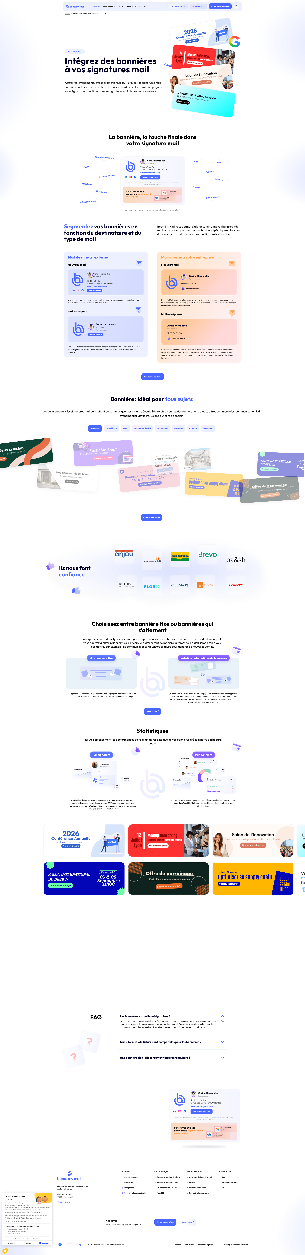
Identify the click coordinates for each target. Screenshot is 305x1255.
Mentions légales (205, 1244)
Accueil (67, 13)
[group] (152, 840)
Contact (177, 1244)
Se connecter (177, 6)
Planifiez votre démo (220, 6)
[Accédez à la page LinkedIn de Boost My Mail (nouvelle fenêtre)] (79, 1244)
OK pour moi (44, 1243)
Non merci (11, 1243)
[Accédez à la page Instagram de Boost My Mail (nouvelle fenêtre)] (69, 1244)
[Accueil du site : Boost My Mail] (75, 6)
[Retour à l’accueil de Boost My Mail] (75, 1175)
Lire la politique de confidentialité (15, 1221)
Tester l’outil (197, 6)
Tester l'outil (153, 711)
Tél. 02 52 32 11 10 (63, 1202)
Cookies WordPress (13, 1233)
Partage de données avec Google (17, 1229)
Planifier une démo (151, 517)
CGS (219, 1244)
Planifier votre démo (153, 377)
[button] (5, 1251)
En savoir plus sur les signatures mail (61, 965)
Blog (145, 6)
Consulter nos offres (165, 1222)
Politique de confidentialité (236, 1244)
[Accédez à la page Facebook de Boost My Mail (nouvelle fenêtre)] (60, 1244)
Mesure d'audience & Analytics (16, 1231)
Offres (121, 6)
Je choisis (27, 1243)
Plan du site (189, 1244)
